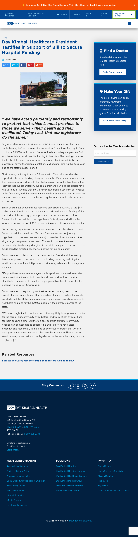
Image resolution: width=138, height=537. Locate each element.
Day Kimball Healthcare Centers (71, 476)
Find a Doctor (104, 466)
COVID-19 (103, 15)
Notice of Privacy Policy (18, 471)
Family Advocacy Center (67, 491)
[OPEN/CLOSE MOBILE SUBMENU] (129, 24)
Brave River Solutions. (80, 521)
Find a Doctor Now (112, 72)
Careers (76, 15)
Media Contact (14, 500)
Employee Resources (17, 505)
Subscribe (102, 162)
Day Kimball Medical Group (69, 481)
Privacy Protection (15, 491)
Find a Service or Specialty (110, 471)
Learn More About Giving (115, 121)
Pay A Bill (88, 15)
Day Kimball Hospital (66, 466)
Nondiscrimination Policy (19, 476)
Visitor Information (15, 495)
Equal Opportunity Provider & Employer (26, 481)
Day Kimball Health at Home (69, 486)
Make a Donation (106, 476)
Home (4, 38)
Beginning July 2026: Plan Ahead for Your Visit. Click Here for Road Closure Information (70, 5)
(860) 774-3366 (31, 427)
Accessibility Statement (18, 466)
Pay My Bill (103, 486)
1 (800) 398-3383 (32, 434)
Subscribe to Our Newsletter (114, 146)
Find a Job (103, 481)
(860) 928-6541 (14, 427)
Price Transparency (16, 486)
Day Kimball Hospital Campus (70, 471)
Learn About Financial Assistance (113, 491)
